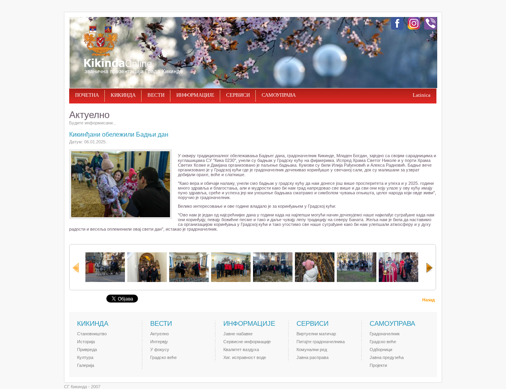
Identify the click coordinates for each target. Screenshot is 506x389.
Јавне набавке (238, 333)
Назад (428, 299)
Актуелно (159, 333)
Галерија (85, 365)
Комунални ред (311, 349)
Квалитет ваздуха (241, 349)
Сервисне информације (247, 341)
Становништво (92, 333)
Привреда (87, 349)
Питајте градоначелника (320, 341)
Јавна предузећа (387, 357)
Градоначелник (385, 333)
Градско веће (163, 357)
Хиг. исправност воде (244, 357)
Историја (86, 341)
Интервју (159, 341)
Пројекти (378, 365)
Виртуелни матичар (316, 333)
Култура (85, 357)
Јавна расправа (312, 357)
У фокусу (159, 349)
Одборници (381, 349)
